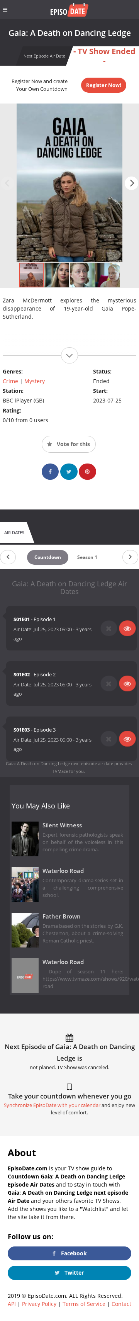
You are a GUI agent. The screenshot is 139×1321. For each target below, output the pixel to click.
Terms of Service (84, 1303)
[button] (131, 183)
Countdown (47, 557)
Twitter (73, 1272)
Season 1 (87, 557)
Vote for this (72, 444)
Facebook (73, 1253)
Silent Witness (62, 825)
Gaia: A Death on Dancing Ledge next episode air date (59, 763)
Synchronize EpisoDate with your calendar (52, 1105)
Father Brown (61, 916)
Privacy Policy (39, 1303)
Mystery (34, 381)
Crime (10, 381)
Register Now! (103, 85)
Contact (121, 1303)
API (12, 1303)
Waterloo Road (63, 870)
